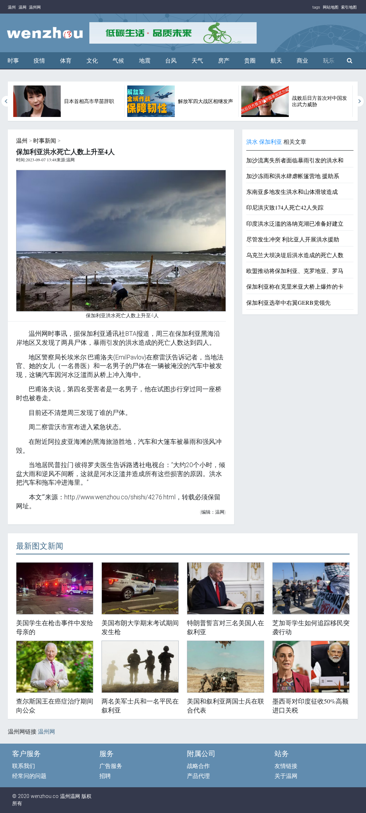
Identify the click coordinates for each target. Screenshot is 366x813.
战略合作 (198, 766)
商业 (302, 60)
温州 (12, 7)
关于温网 (285, 776)
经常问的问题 (29, 776)
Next (358, 101)
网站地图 (330, 7)
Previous (6, 101)
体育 (65, 60)
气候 (118, 60)
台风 (171, 60)
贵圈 (250, 60)
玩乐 (329, 60)
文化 (92, 60)
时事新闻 (44, 140)
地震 (144, 60)
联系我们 (23, 766)
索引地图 (349, 7)
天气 (197, 60)
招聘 (105, 776)
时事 (13, 60)
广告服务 (110, 766)
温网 (22, 7)
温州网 (35, 7)
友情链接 (285, 766)
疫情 (39, 60)
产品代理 (198, 776)
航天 (276, 60)
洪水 (252, 141)
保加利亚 (270, 141)
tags (316, 7)
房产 (223, 60)
